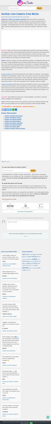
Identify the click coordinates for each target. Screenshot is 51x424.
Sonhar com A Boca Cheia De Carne (10, 415)
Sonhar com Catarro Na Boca (13, 125)
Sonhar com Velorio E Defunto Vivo (10, 382)
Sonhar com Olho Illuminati (9, 365)
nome (32, 265)
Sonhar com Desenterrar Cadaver (8, 297)
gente (31, 263)
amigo (34, 254)
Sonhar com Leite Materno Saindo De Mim (9, 264)
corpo (39, 259)
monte (27, 265)
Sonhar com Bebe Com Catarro (14, 116)
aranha (37, 254)
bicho (5, 161)
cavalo (27, 259)
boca (26, 256)
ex (30, 261)
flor (40, 261)
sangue (24, 270)
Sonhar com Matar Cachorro (9, 331)
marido (23, 265)
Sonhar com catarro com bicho (17, 19)
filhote (38, 261)
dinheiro (27, 261)
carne (39, 256)
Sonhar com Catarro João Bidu (14, 123)
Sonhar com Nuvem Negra (9, 316)
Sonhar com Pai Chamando (9, 278)
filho (36, 261)
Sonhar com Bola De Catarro (13, 117)
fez (33, 261)
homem (35, 263)
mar (39, 263)
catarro (8, 161)
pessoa (25, 268)
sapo (27, 270)
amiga (31, 254)
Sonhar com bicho (6, 74)
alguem (28, 254)
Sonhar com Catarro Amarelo (13, 119)
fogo (23, 263)
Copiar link (25, 236)
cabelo (29, 256)
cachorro (35, 256)
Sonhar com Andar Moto (8, 350)
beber (40, 254)
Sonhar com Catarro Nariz (12, 126)
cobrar (34, 259)
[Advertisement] (25, 39)
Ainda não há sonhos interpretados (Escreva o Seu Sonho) (15, 16)
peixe (36, 265)
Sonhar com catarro (6, 84)
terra (29, 270)
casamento (24, 259)
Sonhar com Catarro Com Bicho (20, 14)
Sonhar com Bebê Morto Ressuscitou (8, 398)
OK (31, 423)
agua (24, 254)
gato (28, 263)
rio (36, 268)
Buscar (39, 8)
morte (29, 265)
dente (23, 261)
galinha (26, 263)
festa (32, 261)
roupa (38, 268)
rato (34, 268)
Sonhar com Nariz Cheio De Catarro (15, 128)
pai (33, 265)
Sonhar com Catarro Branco (13, 121)
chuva (30, 259)
